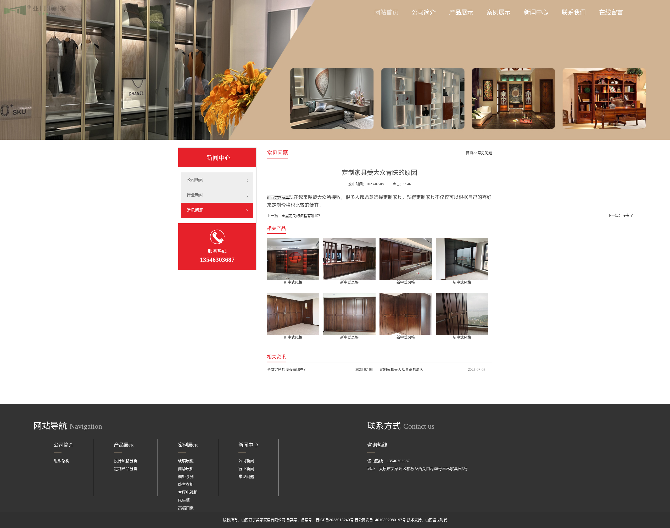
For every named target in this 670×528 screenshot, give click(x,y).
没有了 (627, 215)
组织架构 (61, 461)
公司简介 (424, 12)
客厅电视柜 (188, 492)
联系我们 (574, 12)
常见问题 (195, 210)
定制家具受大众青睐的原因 (401, 369)
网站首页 (386, 12)
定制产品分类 (125, 468)
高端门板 (186, 508)
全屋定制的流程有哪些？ (302, 216)
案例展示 (499, 12)
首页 (469, 153)
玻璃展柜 (186, 461)
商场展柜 (186, 468)
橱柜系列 (186, 476)
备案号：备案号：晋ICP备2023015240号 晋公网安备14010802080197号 (346, 520)
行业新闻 (195, 195)
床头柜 (184, 500)
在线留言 (611, 12)
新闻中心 (536, 12)
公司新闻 (195, 180)
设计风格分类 (125, 461)
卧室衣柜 (186, 484)
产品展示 (461, 12)
